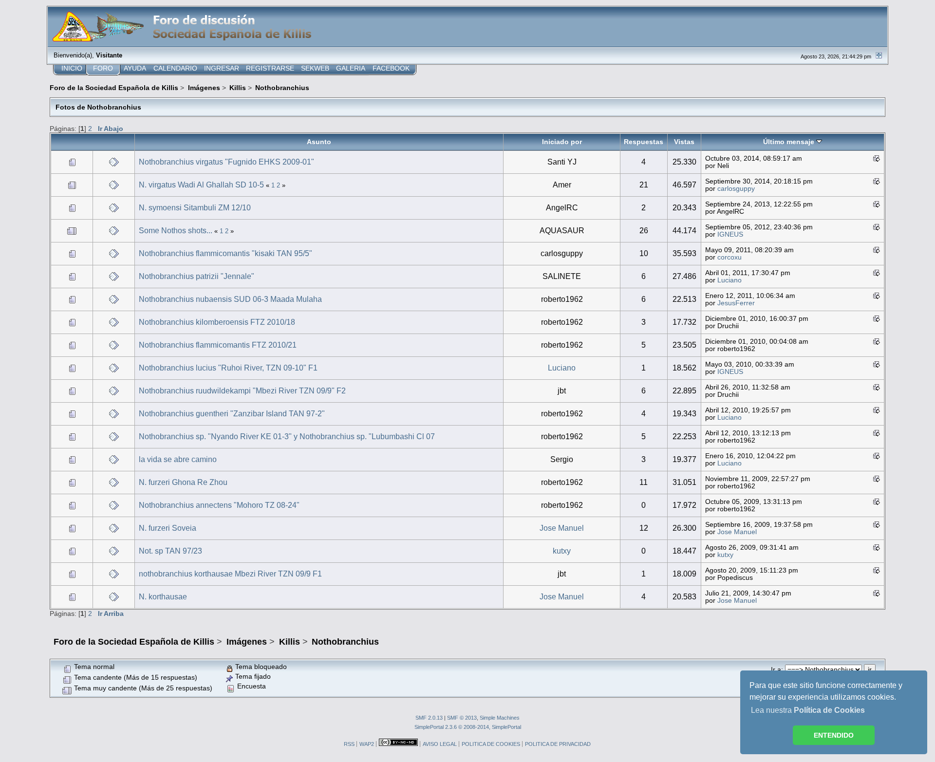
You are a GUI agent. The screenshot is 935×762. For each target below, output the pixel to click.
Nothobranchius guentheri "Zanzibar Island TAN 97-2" (232, 413)
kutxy (562, 551)
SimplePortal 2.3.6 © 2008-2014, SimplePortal (467, 727)
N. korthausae (163, 597)
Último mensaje (789, 142)
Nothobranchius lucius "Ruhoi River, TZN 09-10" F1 (228, 368)
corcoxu (729, 257)
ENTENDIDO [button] (834, 735)
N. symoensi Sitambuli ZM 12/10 (195, 208)
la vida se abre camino (178, 459)
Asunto (319, 142)
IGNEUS (730, 234)
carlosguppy (736, 188)
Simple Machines (500, 718)
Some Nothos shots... (175, 230)
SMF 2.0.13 (429, 718)
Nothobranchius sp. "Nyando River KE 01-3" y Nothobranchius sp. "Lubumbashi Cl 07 (287, 436)
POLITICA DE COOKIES (491, 744)
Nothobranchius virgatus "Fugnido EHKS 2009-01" (226, 162)
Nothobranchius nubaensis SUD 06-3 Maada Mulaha (230, 299)
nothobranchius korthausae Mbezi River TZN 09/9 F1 (230, 574)
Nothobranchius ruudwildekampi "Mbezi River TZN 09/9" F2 (242, 391)
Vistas (684, 142)
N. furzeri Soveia (167, 528)
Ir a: (777, 669)
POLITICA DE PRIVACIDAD (558, 744)
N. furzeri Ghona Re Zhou (183, 482)
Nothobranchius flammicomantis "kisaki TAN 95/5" (225, 253)
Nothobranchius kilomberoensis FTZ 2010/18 (217, 322)
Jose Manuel (562, 528)
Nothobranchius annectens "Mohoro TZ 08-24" (219, 505)
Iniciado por (562, 142)
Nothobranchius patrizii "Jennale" (196, 276)
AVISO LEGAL (440, 744)
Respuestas (643, 142)
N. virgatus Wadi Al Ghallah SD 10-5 (201, 185)
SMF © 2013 (462, 718)
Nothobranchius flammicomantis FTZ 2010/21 (218, 345)
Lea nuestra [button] (808, 710)
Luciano (729, 280)
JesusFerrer (736, 303)
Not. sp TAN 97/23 (170, 551)
